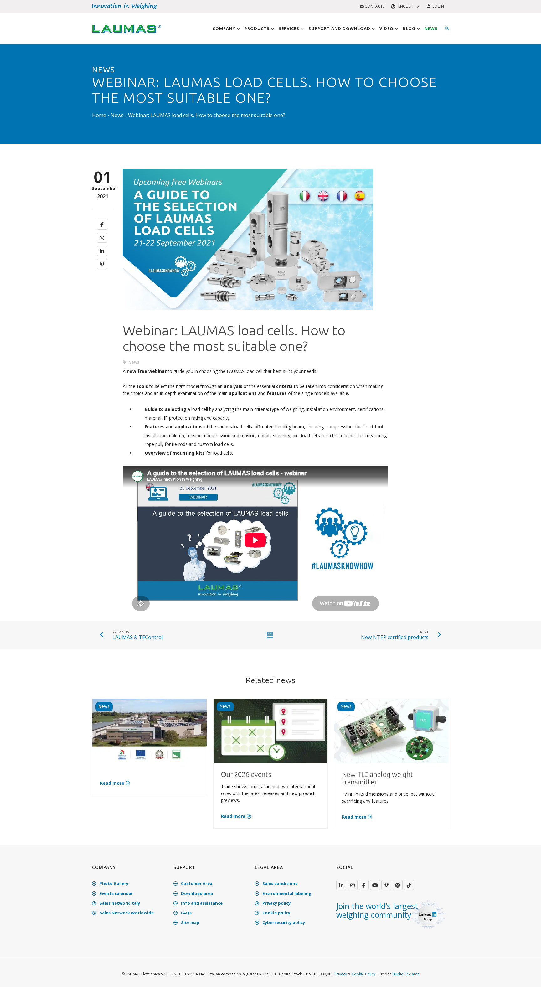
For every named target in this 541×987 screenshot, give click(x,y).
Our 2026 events (246, 774)
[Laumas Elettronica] (126, 35)
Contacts (374, 6)
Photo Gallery (113, 883)
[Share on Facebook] (102, 225)
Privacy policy (276, 903)
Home (99, 115)
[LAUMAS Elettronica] (341, 885)
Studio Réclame (406, 974)
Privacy (340, 974)
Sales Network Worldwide (126, 913)
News (431, 28)
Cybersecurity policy (283, 922)
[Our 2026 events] (271, 731)
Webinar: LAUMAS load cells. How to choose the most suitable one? (206, 115)
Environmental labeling (286, 893)
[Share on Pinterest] (102, 264)
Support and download (340, 28)
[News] (268, 635)
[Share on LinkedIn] (102, 251)
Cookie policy (275, 913)
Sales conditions (279, 883)
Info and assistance (201, 903)
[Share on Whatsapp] (102, 238)
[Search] (447, 28)
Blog (410, 28)
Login (437, 6)
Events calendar (116, 893)
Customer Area (196, 883)
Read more (113, 783)
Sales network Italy (119, 903)
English (405, 6)
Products (258, 28)
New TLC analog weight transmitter (377, 778)
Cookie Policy (363, 974)
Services (290, 28)
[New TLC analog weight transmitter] (391, 731)
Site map (189, 922)
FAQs (186, 913)
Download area (196, 893)
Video (387, 28)
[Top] (526, 975)
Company (225, 28)
